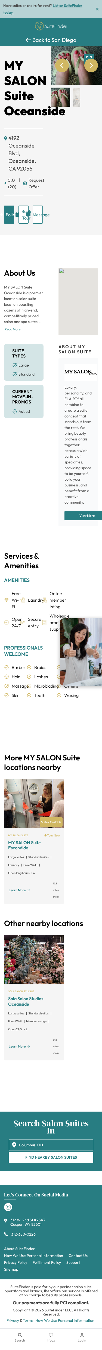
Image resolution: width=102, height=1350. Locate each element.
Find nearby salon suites (51, 1157)
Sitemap (11, 1269)
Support (73, 1262)
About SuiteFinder (19, 1248)
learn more (17, 890)
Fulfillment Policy (47, 1262)
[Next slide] (91, 65)
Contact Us (78, 1255)
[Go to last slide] (62, 65)
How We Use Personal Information (33, 1255)
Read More (12, 329)
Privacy (13, 1320)
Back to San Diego (53, 39)
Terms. (29, 1320)
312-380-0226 (23, 1234)
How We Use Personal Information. (65, 1320)
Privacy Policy (15, 1262)
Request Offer (36, 183)
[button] (60, 97)
